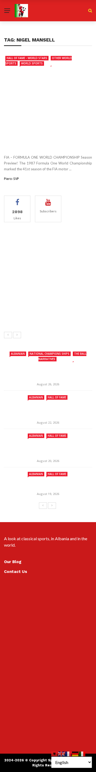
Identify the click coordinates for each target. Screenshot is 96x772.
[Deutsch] (75, 753)
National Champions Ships (49, 354)
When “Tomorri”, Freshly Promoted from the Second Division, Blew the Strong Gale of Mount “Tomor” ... (60, 240)
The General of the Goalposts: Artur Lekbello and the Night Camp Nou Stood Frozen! (58, 291)
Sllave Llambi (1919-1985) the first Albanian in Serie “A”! (61, 313)
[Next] (17, 335)
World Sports (32, 63)
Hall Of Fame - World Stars (27, 58)
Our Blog (12, 561)
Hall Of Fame (57, 397)
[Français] (68, 753)
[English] (61, 753)
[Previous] (8, 335)
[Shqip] (54, 753)
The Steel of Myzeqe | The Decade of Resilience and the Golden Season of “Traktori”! (61, 264)
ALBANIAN (18, 354)
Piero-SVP (11, 178)
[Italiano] (82, 753)
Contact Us (15, 571)
